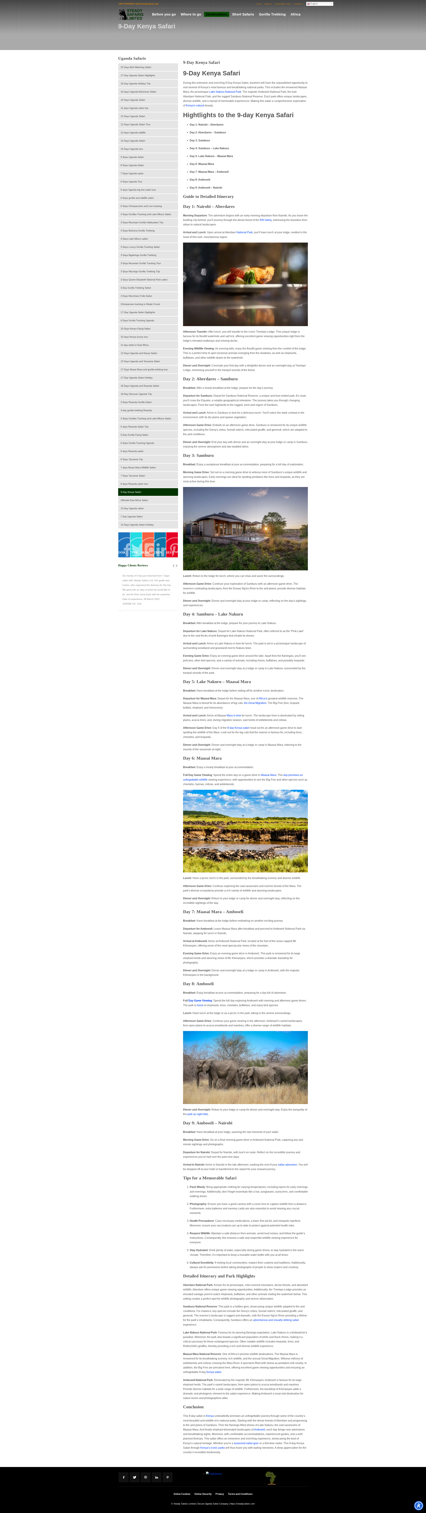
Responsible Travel (283, 4)
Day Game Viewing (200, 1000)
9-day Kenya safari (238, 727)
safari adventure (287, 1164)
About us (268, 4)
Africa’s (263, 698)
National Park (244, 232)
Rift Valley (266, 220)
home (200, 1005)
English (314, 3)
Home (258, 4)
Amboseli (259, 1429)
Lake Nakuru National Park (225, 91)
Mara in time (234, 715)
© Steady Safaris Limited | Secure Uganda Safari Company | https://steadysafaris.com (213, 1503)
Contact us (298, 4)
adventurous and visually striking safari (276, 1320)
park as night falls (197, 1114)
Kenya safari (214, 1372)
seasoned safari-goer (246, 1443)
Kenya (210, 1415)
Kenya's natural (195, 105)
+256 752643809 (126, 4)
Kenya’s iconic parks (212, 1447)
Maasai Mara (268, 775)
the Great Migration (255, 703)
